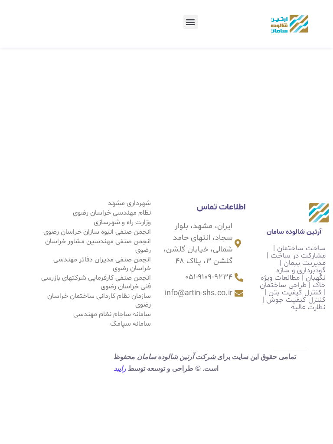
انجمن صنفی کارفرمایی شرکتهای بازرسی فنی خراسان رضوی (96, 282)
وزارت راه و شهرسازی (122, 222)
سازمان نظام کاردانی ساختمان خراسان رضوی (99, 300)
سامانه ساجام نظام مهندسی (112, 314)
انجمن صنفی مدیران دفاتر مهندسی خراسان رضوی (102, 264)
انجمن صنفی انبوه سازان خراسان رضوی (97, 232)
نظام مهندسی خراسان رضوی (112, 213)
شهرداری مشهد (129, 203)
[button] (190, 22)
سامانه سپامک (130, 324)
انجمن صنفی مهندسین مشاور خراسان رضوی (98, 246)
